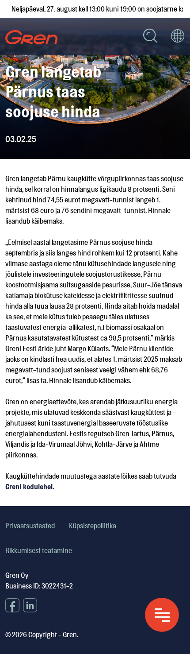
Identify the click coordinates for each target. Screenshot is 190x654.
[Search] (150, 37)
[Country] (178, 37)
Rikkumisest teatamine (38, 550)
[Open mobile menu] (162, 615)
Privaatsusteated (30, 525)
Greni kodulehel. (29, 486)
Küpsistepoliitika (92, 525)
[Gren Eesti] (31, 37)
